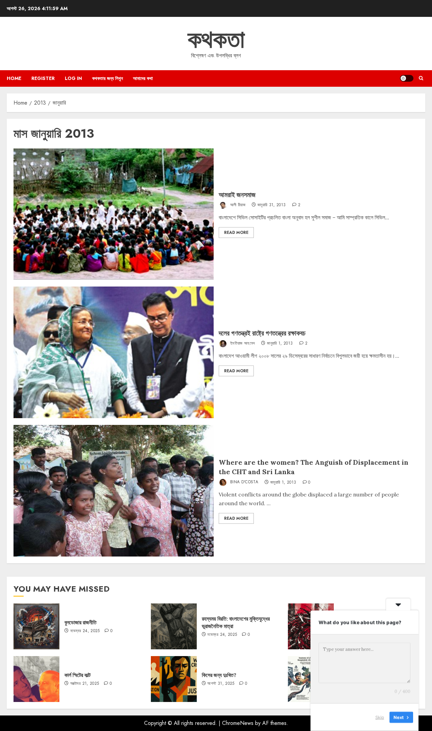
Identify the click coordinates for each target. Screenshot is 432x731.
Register (43, 78)
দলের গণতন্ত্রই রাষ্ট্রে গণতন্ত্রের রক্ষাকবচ (262, 333)
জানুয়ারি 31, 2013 (272, 205)
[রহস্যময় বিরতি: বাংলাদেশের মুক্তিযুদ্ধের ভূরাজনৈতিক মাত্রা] (174, 626)
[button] (421, 78)
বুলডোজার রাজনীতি (80, 622)
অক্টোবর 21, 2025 (84, 683)
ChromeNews (237, 723)
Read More (236, 232)
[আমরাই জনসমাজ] (114, 214)
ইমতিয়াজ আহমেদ (242, 343)
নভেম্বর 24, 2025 (85, 631)
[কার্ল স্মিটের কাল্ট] (36, 679)
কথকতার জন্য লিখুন (107, 78)
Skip (379, 717)
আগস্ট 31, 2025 (220, 683)
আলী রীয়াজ (237, 205)
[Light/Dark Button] (406, 78)
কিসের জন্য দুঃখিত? (219, 675)
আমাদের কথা (143, 78)
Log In (73, 78)
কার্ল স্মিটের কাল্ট (77, 675)
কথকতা (216, 39)
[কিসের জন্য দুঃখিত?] (174, 679)
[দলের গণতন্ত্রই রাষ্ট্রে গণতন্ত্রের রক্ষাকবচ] (114, 352)
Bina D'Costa (244, 482)
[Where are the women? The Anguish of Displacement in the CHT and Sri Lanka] (114, 491)
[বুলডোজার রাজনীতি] (36, 626)
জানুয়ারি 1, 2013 (280, 343)
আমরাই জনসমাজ (237, 194)
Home (14, 78)
